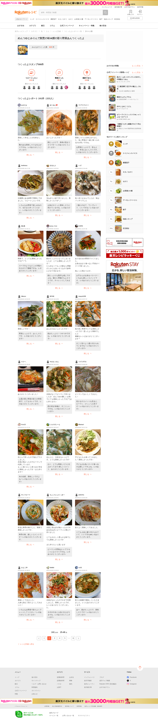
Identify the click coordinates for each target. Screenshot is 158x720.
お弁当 (71, 677)
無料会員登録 (136, 18)
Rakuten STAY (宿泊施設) (107, 684)
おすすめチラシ (129, 7)
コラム (52, 26)
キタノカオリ (62, 19)
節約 (70, 684)
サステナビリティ (84, 715)
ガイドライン (36, 690)
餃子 (100, 19)
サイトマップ (36, 680)
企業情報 (46, 706)
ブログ (101, 677)
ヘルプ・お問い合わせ (39, 684)
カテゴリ (32, 26)
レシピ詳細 (57, 31)
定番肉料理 (60, 677)
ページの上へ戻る (140, 667)
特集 (16, 694)
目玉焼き (117, 19)
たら (47, 31)
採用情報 (79, 706)
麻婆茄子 (54, 19)
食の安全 (102, 26)
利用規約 (35, 687)
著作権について (69, 706)
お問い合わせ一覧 (68, 715)
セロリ (70, 19)
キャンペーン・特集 (86, 26)
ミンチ (32, 19)
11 (73, 638)
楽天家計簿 (118, 7)
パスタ (59, 684)
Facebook (133, 677)
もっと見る (136, 66)
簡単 (70, 680)
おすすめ (20, 26)
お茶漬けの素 (78, 19)
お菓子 (59, 687)
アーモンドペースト (91, 19)
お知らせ (35, 694)
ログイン (140, 14)
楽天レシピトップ (21, 31)
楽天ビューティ (89, 684)
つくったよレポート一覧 (73, 31)
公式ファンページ (67, 26)
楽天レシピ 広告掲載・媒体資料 (93, 706)
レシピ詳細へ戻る (27, 644)
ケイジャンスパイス (42, 19)
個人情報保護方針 (57, 706)
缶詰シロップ (108, 19)
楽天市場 (140, 7)
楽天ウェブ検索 (104, 680)
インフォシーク (107, 7)
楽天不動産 (88, 680)
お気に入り (130, 14)
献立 (43, 26)
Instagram (133, 684)
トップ (17, 677)
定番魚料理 (60, 680)
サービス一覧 (53, 715)
